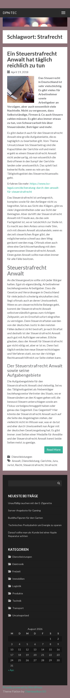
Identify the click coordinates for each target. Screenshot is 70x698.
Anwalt (16, 460)
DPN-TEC (10, 13)
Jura (55, 460)
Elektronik (18, 564)
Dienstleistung (30, 460)
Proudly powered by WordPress (22, 687)
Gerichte (46, 460)
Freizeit (16, 571)
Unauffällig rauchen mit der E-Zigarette (30, 503)
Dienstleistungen (21, 456)
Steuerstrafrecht (33, 465)
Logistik (16, 586)
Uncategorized (20, 615)
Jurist (10, 465)
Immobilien (18, 578)
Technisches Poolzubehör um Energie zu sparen (35, 525)
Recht (18, 465)
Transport (18, 608)
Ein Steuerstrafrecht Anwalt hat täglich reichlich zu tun (32, 59)
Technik (16, 600)
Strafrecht (51, 465)
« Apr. (11, 670)
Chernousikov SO (35, 691)
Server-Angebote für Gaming (24, 510)
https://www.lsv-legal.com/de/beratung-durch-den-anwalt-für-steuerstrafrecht (33, 187)
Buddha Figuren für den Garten (25, 517)
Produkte (17, 593)
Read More (53, 449)
